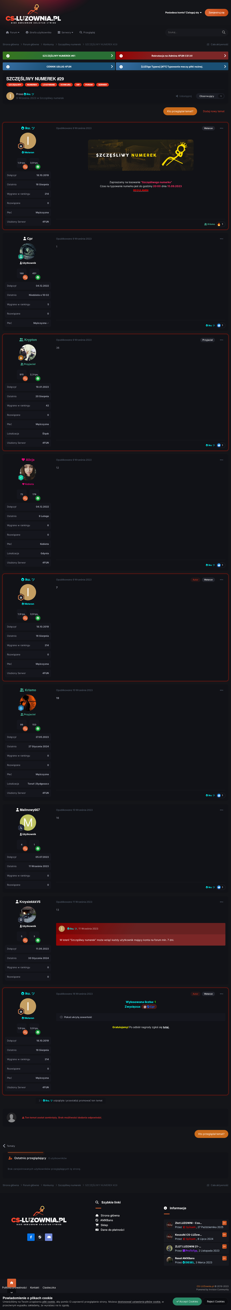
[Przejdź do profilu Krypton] (28, 352)
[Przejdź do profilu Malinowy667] (28, 822)
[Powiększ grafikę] (141, 154)
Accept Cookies (188, 1301)
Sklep (104, 1225)
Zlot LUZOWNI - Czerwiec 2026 (188, 1222)
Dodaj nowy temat (214, 111)
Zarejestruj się (217, 12)
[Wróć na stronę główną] (11, 1283)
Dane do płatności (112, 1229)
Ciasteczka (49, 1287)
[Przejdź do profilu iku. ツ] (10, 96)
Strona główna (110, 1215)
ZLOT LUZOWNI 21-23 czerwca (188, 1246)
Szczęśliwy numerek (52, 98)
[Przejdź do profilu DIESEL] (169, 1260)
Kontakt (34, 1287)
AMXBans (106, 1220)
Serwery (66, 32)
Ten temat (209, 32)
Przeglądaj (89, 32)
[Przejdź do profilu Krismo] (28, 703)
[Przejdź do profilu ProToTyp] (169, 1248)
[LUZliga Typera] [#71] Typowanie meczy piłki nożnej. (172, 66)
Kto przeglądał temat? (180, 111)
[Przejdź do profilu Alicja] (28, 472)
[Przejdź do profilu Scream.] (169, 1225)
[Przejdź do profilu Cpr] (28, 251)
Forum (13, 32)
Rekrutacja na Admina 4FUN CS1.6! (172, 55)
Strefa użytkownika (40, 32)
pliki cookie (48, 1301)
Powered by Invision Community (212, 1289)
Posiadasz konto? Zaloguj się (182, 12)
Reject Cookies (215, 1301)
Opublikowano (73, 128)
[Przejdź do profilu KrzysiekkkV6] (28, 914)
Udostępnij (185, 96)
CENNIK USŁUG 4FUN (59, 66)
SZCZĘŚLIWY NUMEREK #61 (59, 55)
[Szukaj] (223, 32)
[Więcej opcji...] (221, 128)
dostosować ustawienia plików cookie (139, 1301)
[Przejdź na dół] (11, 1293)
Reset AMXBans (185, 1258)
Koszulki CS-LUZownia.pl (188, 1234)
